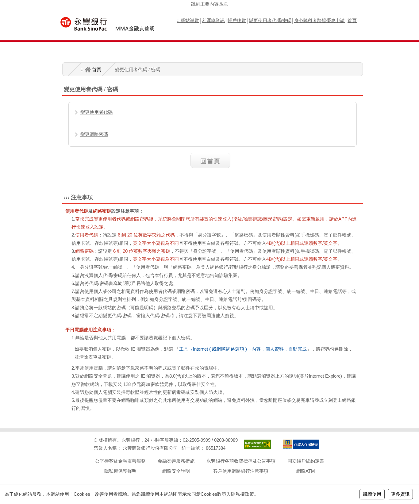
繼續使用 (372, 494)
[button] (212, 160)
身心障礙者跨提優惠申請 (319, 20)
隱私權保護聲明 (120, 471)
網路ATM (305, 471)
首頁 (352, 20)
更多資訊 (400, 494)
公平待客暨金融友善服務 (120, 461)
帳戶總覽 (237, 20)
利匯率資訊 (213, 20)
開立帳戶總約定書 (305, 461)
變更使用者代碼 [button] (96, 112)
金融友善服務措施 (176, 461)
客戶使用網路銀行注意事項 (240, 471)
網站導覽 (190, 20)
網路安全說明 (176, 471)
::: (179, 20)
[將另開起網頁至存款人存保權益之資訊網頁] (301, 444)
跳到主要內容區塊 (209, 3)
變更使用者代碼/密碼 (270, 20)
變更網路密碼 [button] (94, 134)
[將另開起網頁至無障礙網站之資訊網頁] (257, 444)
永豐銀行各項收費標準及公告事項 (240, 461)
